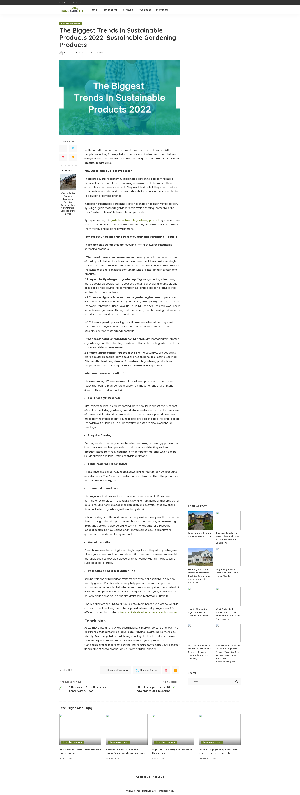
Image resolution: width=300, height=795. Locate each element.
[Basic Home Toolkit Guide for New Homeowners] (80, 730)
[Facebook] (63, 148)
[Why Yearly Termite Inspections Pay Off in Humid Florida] (228, 557)
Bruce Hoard (70, 53)
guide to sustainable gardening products (135, 220)
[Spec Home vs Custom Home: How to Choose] (200, 520)
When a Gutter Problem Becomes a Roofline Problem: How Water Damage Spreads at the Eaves (68, 203)
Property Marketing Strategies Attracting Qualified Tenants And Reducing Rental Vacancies (199, 576)
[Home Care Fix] (72, 9)
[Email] (73, 157)
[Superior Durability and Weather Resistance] (173, 730)
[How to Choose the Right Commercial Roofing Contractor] (200, 596)
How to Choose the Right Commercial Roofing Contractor (198, 612)
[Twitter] (73, 148)
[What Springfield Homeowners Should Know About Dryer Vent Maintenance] (228, 596)
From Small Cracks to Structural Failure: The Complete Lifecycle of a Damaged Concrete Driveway (200, 652)
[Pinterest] (63, 157)
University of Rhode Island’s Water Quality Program (148, 612)
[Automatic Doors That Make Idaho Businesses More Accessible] (127, 730)
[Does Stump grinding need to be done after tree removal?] (220, 730)
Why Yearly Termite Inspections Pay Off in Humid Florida (227, 572)
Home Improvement (70, 23)
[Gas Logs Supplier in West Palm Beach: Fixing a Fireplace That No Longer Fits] (228, 520)
